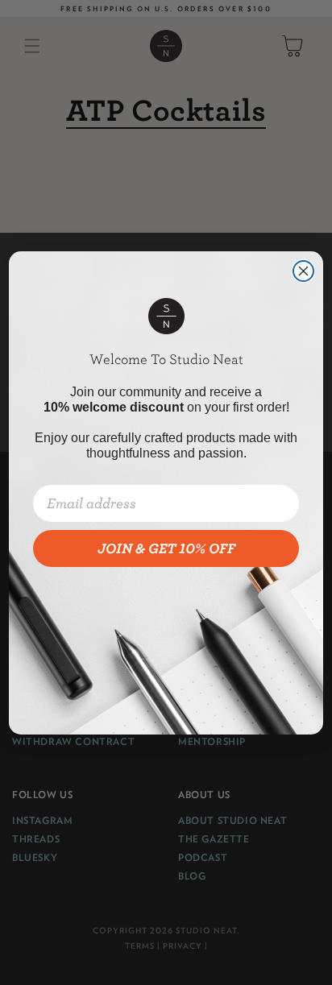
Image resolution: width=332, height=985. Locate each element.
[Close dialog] (303, 271)
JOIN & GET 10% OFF (166, 548)
